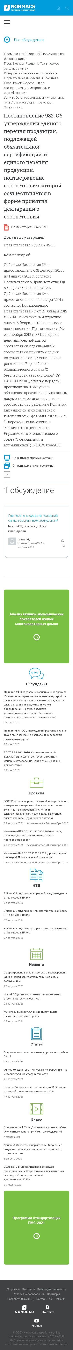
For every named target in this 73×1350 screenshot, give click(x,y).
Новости (36, 965)
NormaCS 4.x (44, 1298)
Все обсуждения (29, 39)
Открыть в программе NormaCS (33, 457)
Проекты (36, 793)
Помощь (60, 1298)
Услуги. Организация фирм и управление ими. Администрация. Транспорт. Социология (34, 102)
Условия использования (29, 1294)
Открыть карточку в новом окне (33, 465)
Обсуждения (36, 684)
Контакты (28, 1289)
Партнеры (53, 1294)
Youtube (36, 1325)
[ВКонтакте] (7, 474)
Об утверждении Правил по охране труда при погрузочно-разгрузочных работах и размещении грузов (35, 735)
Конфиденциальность (51, 1289)
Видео (36, 1119)
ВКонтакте (47, 1312)
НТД (36, 885)
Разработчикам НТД (20, 1298)
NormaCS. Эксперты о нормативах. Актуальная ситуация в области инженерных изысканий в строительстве (33, 1149)
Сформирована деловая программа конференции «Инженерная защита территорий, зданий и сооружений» (35, 977)
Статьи (37, 1044)
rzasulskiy (24, 539)
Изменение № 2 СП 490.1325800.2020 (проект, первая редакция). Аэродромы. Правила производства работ (33, 835)
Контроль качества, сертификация (29, 73)
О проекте (13, 1289)
